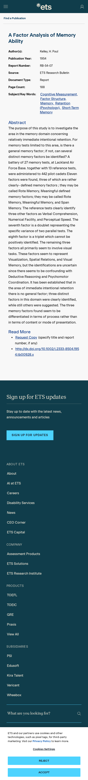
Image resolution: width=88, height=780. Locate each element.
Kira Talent (15, 675)
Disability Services (21, 503)
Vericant (13, 685)
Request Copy (26, 337)
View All (13, 634)
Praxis (11, 624)
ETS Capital (16, 532)
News (11, 513)
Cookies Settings (44, 749)
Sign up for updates (30, 435)
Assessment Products (23, 554)
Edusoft (13, 666)
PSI (9, 656)
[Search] (79, 713)
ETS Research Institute (24, 573)
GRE (10, 615)
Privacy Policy (42, 741)
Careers (13, 493)
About (11, 473)
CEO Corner (16, 522)
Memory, (47, 103)
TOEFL (12, 595)
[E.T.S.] (44, 6)
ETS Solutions (17, 564)
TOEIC (12, 605)
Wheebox (14, 695)
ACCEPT (44, 772)
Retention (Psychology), (55, 105)
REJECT (44, 760)
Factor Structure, (53, 99)
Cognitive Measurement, (59, 94)
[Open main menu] (5, 6)
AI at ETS (14, 483)
